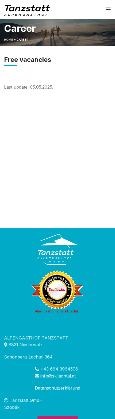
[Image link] (57, 248)
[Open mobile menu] (108, 9)
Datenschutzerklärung (57, 388)
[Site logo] (28, 9)
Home (8, 39)
